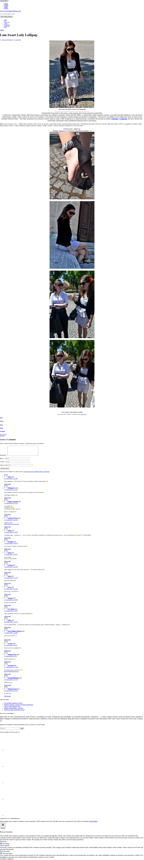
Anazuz (10, 598)
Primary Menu (4, 0)
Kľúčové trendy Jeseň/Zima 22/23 (14, 710)
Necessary (6, 843)
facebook (6, 4)
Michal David (12, 689)
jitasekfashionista (13, 678)
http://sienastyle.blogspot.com (11, 524)
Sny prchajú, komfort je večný (13, 703)
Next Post (2, 435)
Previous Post (3, 434)
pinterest (6, 3)
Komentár (3, 455)
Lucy (9, 587)
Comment (2, 431)
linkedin (6, 7)
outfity (5, 23)
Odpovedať (7, 484)
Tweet (1, 424)
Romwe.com (83, 414)
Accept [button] (82, 821)
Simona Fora (12, 654)
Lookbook (123, 119)
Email (1, 428)
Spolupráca (7, 24)
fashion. (2, 30)
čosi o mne (6, 22)
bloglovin (6, 8)
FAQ (5, 27)
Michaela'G (11, 488)
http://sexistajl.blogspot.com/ (11, 671)
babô (9, 553)
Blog (5, 21)
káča (9, 576)
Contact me (7, 26)
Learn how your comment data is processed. (36, 471)
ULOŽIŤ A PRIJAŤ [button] (7, 859)
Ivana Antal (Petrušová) (7, 39)
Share (1, 417)
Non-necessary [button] (5, 851)
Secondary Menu (6, 17)
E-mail (2, 462)
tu (79, 129)
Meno (2, 458)
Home (5, 19)
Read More (94, 821)
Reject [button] (87, 821)
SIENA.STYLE (13, 518)
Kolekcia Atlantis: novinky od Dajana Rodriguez (18, 704)
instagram (6, 5)
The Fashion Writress (15, 631)
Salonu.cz (62, 131)
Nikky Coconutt (13, 501)
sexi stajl (10, 665)
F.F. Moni (11, 609)
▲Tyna (10, 643)
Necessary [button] (3, 841)
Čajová (10, 565)
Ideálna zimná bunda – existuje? (13, 708)
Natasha (10, 541)
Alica (9, 477)
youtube (6, 6)
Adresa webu (4, 465)
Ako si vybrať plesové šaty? (12, 706)
